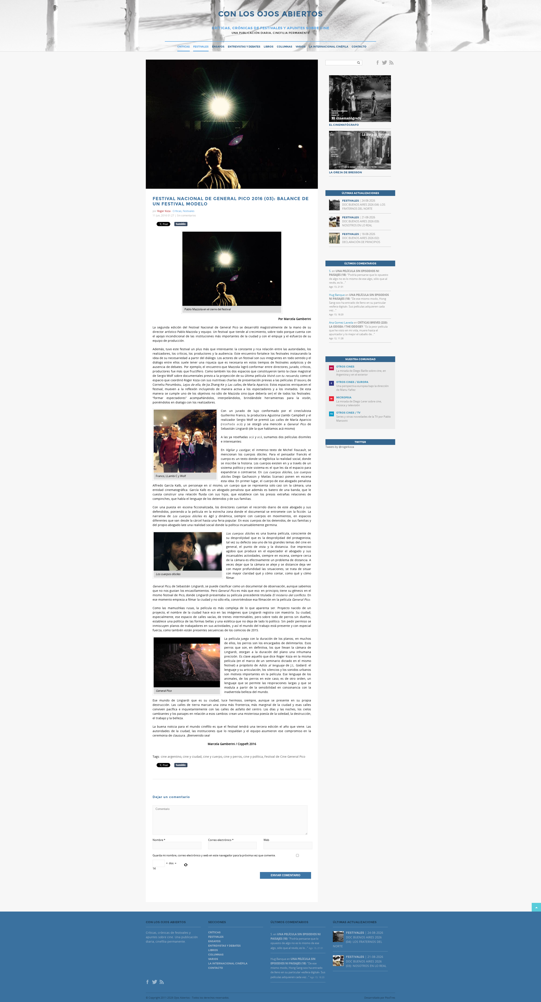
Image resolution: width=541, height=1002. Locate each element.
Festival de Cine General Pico (284, 757)
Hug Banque (337, 295)
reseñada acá (232, 424)
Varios (301, 46)
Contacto (359, 46)
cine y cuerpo (212, 757)
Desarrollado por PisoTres (379, 997)
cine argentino (171, 757)
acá (251, 437)
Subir (536, 907)
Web (266, 840)
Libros (268, 46)
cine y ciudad (192, 757)
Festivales (201, 46)
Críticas (183, 46)
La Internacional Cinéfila (328, 46)
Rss (391, 63)
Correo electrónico (221, 840)
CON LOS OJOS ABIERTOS (270, 14)
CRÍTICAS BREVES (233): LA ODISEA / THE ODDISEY (358, 324)
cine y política (253, 757)
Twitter (384, 63)
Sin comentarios (186, 215)
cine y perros (233, 757)
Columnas (284, 46)
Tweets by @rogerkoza (339, 447)
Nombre (159, 840)
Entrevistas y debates (244, 46)
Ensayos (218, 46)
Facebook (378, 63)
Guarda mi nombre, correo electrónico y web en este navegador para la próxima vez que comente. (214, 855)
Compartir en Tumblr (180, 224)
